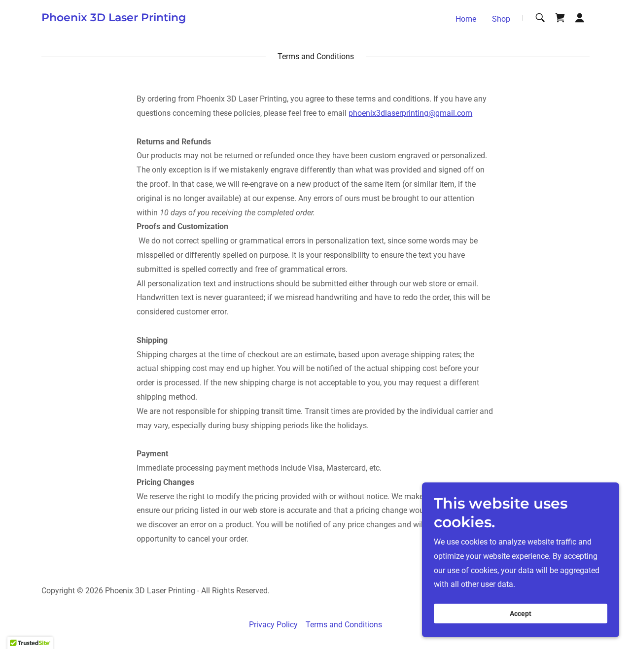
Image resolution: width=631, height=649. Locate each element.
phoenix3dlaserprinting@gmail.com (410, 113)
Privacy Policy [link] (273, 624)
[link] (113, 18)
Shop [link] (501, 19)
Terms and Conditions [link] (344, 624)
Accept (520, 613)
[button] (580, 18)
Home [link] (466, 19)
